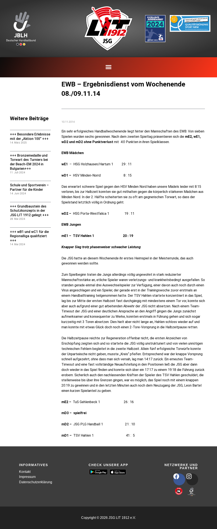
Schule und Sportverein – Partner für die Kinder (29, 187)
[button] (108, 67)
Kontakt (25, 471)
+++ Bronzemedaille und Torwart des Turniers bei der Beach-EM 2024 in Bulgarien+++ (29, 162)
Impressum (27, 477)
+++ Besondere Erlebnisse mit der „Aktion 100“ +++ (30, 136)
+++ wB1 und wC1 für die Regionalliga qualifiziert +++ (29, 236)
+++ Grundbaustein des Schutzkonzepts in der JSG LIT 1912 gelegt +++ (29, 210)
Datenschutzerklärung (35, 482)
